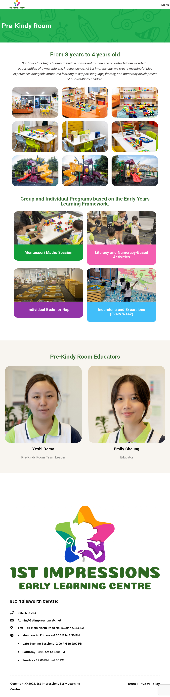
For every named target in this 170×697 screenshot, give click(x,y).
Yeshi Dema (43, 449)
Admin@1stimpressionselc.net (39, 620)
